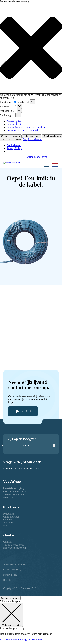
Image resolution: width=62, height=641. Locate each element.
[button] (31, 48)
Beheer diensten (15, 124)
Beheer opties (14, 121)
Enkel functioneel (32, 136)
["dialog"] (31, 620)
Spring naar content (36, 156)
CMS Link (14, 289)
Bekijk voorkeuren (52, 136)
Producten (8, 513)
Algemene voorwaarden (14, 564)
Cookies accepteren (10, 136)
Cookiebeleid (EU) (12, 569)
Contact (7, 541)
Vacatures (8, 522)
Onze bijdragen (11, 516)
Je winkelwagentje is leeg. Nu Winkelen (21, 639)
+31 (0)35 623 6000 (13, 544)
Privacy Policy (14, 148)
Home (11, 278)
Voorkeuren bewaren (11, 139)
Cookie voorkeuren (10, 598)
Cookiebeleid (14, 145)
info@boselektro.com (14, 547)
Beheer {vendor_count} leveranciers (26, 127)
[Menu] (46, 164)
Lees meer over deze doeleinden (23, 130)
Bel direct (26, 411)
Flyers (6, 525)
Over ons (8, 519)
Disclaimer (8, 580)
